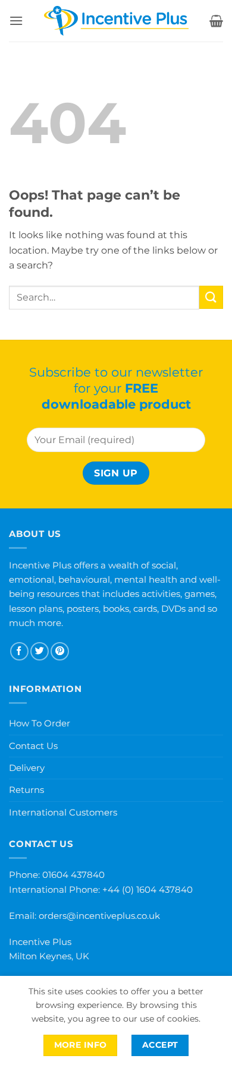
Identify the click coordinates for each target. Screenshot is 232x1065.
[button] (16, 20)
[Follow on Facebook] (19, 651)
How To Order (39, 723)
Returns (26, 789)
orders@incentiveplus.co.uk (99, 915)
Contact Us (33, 745)
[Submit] (211, 297)
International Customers (63, 812)
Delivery (27, 767)
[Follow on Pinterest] (60, 651)
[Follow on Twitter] (39, 651)
